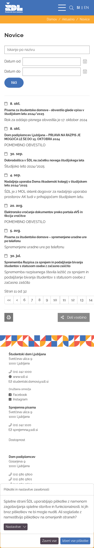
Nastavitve (13, 526)
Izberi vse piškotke (75, 541)
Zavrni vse (49, 541)
